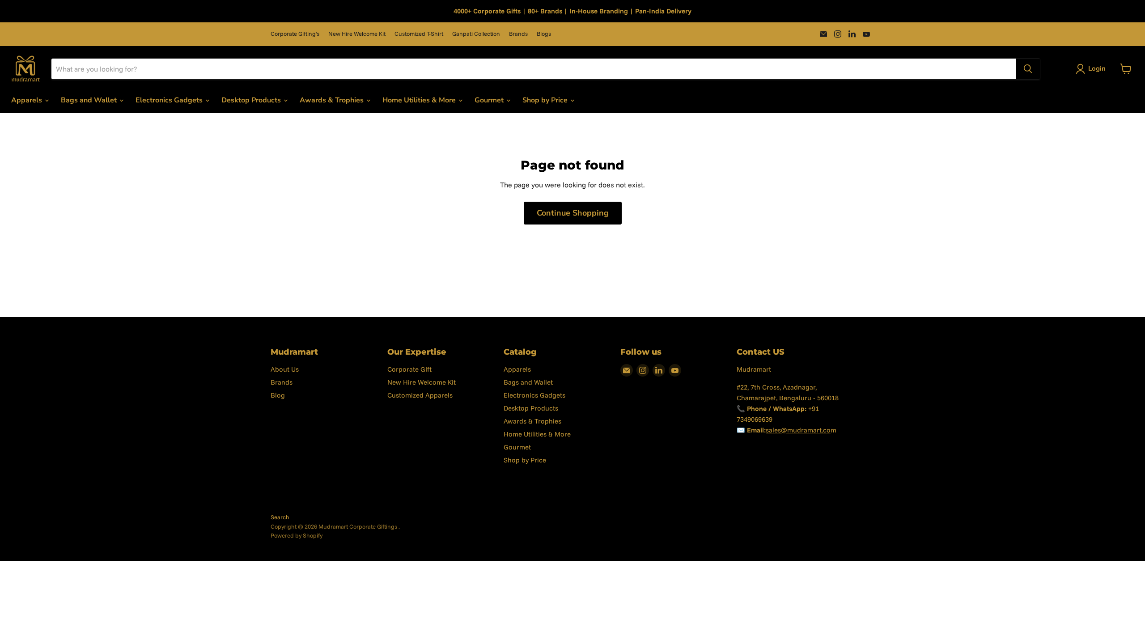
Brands (518, 33)
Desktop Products (252, 100)
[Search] (1028, 69)
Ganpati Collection (476, 33)
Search (280, 517)
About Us (285, 369)
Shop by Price (545, 100)
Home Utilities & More (420, 100)
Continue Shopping (573, 213)
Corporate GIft (409, 369)
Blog (278, 395)
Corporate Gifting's (295, 33)
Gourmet (490, 100)
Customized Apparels (420, 395)
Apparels (27, 100)
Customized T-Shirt (418, 33)
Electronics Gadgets (170, 100)
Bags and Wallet (90, 100)
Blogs (544, 33)
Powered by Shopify (296, 535)
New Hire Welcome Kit (357, 33)
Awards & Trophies (332, 100)
